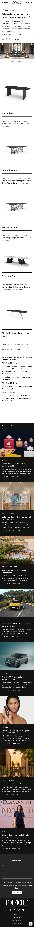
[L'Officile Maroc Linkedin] (23, 910)
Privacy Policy (17, 921)
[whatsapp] (18, 39)
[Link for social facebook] (11, 910)
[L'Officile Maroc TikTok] (19, 910)
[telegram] (21, 39)
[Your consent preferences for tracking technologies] (30, 924)
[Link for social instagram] (15, 910)
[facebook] (6, 39)
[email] (3, 39)
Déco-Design (8, 10)
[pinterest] (9, 39)
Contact (17, 918)
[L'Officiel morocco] (17, 2)
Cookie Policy (17, 924)
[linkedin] (12, 39)
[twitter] (15, 39)
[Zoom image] (17, 91)
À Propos (17, 915)
